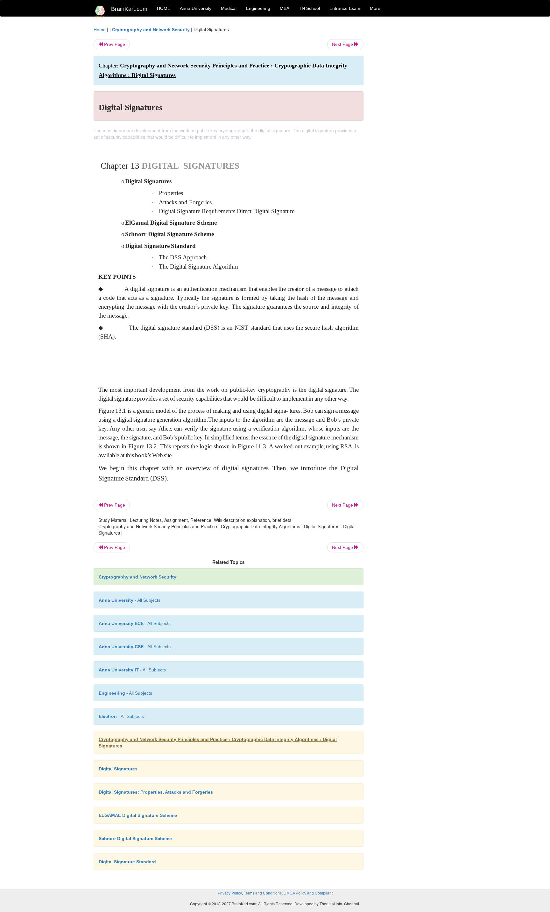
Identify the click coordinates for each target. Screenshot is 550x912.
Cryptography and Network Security (151, 29)
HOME (163, 8)
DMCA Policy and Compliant (308, 893)
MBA (284, 8)
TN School (309, 8)
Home (100, 29)
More (375, 8)
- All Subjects (129, 600)
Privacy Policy (230, 893)
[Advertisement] (415, 121)
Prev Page (114, 44)
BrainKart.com (129, 9)
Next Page (343, 44)
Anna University (195, 8)
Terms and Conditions (263, 893)
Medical (228, 8)
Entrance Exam (344, 8)
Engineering (258, 8)
